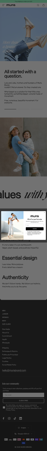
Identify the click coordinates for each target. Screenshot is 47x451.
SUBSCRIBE (35, 228)
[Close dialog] (44, 213)
